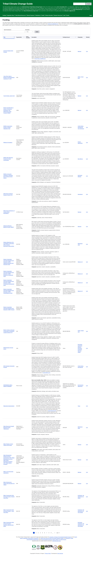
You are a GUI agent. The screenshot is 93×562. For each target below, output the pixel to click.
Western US (80, 261)
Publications (37, 15)
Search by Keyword (7, 29)
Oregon (79, 141)
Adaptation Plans (10, 15)
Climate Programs (30, 15)
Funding (4, 15)
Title (9, 37)
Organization (19, 37)
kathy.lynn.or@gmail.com (53, 23)
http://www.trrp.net (52, 410)
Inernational (80, 194)
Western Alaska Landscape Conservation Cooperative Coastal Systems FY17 (8, 331)
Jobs (64, 15)
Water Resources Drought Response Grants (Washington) (8, 427)
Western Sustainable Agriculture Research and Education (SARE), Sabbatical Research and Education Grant (8, 262)
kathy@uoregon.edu (56, 540)
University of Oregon (53, 537)
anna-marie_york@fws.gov (40, 58)
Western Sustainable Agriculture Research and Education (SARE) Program (8, 308)
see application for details (81, 497)
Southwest (80, 345)
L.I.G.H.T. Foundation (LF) (61, 6)
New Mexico (80, 158)
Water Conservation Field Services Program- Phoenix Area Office (9, 497)
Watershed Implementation (8, 405)
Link (87, 51)
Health (42, 15)
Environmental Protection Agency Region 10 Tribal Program (54, 539)
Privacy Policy (48, 553)
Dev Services (60, 553)
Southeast (80, 349)
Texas (79, 405)
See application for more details (81, 511)
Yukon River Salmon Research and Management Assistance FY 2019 (8, 77)
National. (79, 226)
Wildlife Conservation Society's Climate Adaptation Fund (7, 127)
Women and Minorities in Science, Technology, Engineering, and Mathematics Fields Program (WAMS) (8, 110)
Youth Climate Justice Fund (9, 95)
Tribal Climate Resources (20, 15)
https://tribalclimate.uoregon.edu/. (31, 10)
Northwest (80, 175)
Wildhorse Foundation (7, 142)
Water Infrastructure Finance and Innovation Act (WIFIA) (9, 483)
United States (80, 126)
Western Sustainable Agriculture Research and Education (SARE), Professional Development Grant (8, 283)
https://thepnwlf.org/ (77, 9)
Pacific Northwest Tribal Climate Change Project (32, 6)
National (79, 51)
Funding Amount (66, 37)
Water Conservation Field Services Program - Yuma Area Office (8, 511)
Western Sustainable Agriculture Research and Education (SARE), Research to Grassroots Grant (8, 274)
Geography (27, 29)
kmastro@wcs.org (46, 372)
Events (67, 15)
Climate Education (49, 15)
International (80, 367)
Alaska (79, 76)
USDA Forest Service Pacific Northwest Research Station (52, 538)
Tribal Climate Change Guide (18, 3)
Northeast (80, 348)
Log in (90, 15)
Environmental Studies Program (64, 537)
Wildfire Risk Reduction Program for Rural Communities (8, 159)
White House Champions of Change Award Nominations (9, 212)
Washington (80, 143)
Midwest (79, 176)
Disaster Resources (58, 15)
